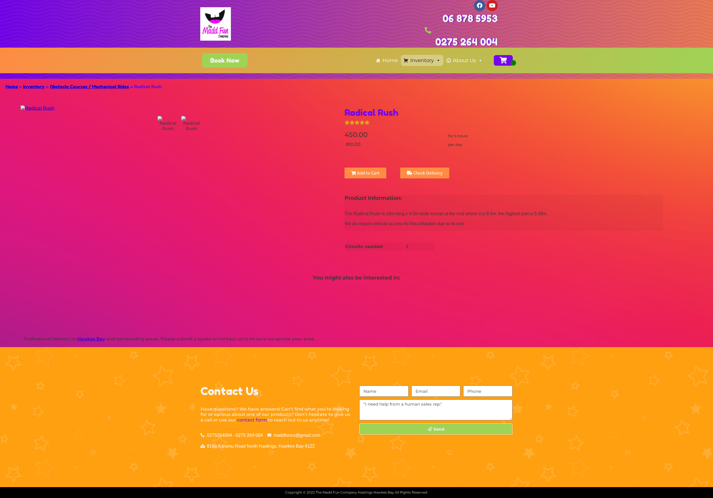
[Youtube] (492, 5)
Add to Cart (368, 173)
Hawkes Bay (91, 339)
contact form (252, 420)
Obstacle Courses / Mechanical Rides (89, 86)
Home (390, 60)
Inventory (422, 60)
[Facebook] (479, 5)
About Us (464, 60)
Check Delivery (427, 173)
